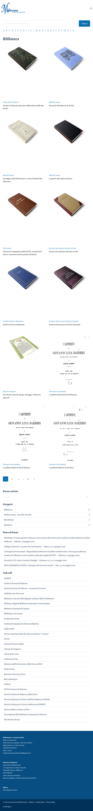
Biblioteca (8, 509)
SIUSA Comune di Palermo (15, 689)
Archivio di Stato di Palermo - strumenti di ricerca (25, 588)
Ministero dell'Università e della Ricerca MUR (23, 664)
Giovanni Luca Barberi (57, 391)
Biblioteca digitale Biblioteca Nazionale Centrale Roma (27, 603)
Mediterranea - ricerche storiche (17, 514)
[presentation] (23, 71)
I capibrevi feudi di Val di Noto (61, 467)
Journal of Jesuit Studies (14, 643)
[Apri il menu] (91, 8)
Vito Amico (7, 248)
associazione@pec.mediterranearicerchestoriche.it (19, 778)
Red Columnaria (11, 679)
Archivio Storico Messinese (13, 321)
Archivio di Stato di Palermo (15, 583)
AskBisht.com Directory (14, 593)
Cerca (84, 23)
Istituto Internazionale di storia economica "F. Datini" (26, 633)
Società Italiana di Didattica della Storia (20, 694)
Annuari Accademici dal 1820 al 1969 (62, 248)
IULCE (7, 638)
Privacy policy (50, 802)
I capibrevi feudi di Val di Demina (16, 467)
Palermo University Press (14, 674)
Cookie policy (40, 802)
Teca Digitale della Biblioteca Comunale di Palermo (25, 714)
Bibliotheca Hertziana (13, 613)
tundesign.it (7, 806)
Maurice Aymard (9, 391)
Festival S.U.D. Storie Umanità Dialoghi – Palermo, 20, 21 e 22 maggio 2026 (35, 560)
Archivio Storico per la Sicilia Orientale (63, 321)
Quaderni (8, 524)
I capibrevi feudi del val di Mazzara (63, 394)
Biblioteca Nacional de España (16, 608)
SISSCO (7, 684)
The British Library (12, 719)
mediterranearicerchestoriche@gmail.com (17, 753)
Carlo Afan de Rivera (11, 102)
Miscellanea (9, 519)
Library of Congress (12, 649)
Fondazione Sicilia (11, 618)
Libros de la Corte (11, 654)
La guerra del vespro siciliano (60, 178)
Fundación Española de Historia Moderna (21, 623)
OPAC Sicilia (9, 669)
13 (28, 479)
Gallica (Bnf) (9, 628)
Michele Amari (54, 102)
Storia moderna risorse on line (16, 709)
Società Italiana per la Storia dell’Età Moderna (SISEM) (27, 699)
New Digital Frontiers (10, 790)
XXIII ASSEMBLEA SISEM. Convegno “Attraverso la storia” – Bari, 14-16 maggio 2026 (39, 565)
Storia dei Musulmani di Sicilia (61, 105)
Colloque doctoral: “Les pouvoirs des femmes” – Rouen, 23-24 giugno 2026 (34, 546)
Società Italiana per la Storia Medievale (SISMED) (25, 704)
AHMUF (7, 578)
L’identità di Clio (11, 659)
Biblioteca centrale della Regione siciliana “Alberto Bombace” (29, 598)
